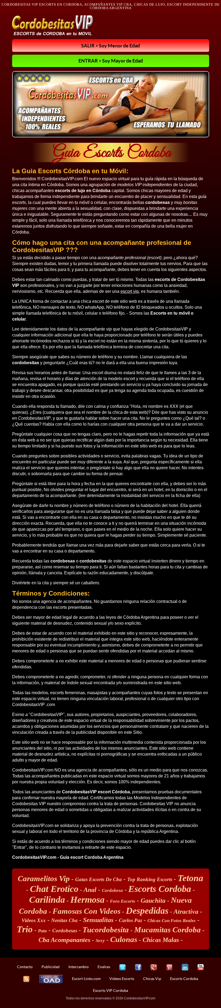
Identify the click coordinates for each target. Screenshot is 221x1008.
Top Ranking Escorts (149, 879)
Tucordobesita (105, 929)
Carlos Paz (130, 920)
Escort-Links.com (86, 978)
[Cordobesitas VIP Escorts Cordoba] (52, 25)
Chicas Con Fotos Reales (171, 920)
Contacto (25, 967)
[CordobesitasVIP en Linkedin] (185, 967)
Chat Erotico (54, 889)
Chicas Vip (152, 978)
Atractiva (186, 911)
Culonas (123, 939)
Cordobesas (64, 930)
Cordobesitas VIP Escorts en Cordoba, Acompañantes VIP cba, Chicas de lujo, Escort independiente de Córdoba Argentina (111, 6)
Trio (25, 929)
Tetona (190, 878)
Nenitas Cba (64, 920)
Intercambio (78, 967)
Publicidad (51, 967)
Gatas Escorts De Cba (98, 879)
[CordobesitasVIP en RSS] (26, 979)
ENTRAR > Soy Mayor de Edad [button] (110, 61)
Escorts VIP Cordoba (110, 990)
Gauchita (153, 900)
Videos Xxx (34, 920)
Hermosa (87, 900)
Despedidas (147, 911)
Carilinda (47, 900)
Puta (42, 930)
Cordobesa (112, 890)
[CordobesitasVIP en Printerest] (169, 967)
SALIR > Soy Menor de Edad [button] (110, 45)
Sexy (100, 940)
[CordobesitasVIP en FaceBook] (138, 967)
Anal (90, 889)
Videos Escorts (121, 978)
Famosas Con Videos (86, 911)
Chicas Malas (161, 939)
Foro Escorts (122, 901)
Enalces (104, 967)
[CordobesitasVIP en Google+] (153, 967)
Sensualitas (98, 919)
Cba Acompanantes (64, 939)
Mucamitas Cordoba (167, 929)
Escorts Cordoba (159, 889)
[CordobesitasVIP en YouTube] (200, 967)
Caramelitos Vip (44, 878)
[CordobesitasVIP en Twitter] (122, 967)
